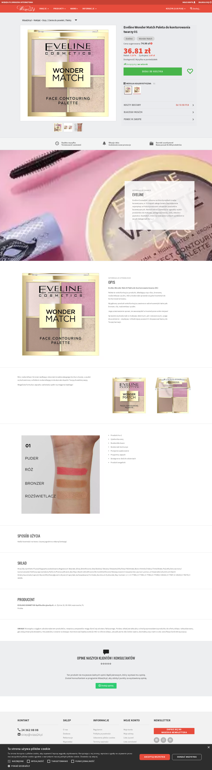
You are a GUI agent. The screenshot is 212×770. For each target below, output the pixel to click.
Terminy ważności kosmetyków (100, 743)
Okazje (43, 8)
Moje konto (128, 729)
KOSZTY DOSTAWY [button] (156, 104)
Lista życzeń (129, 737)
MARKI (73, 8)
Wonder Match (145, 38)
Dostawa (66, 733)
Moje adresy (128, 733)
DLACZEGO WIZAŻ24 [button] (133, 112)
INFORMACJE (88, 8)
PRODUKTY (58, 8)
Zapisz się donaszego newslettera (174, 731)
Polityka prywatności (102, 733)
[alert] (106, 757)
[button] (71, 766)
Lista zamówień (130, 741)
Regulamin (97, 729)
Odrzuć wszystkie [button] (187, 757)
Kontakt (23, 720)
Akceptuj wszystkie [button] (154, 757)
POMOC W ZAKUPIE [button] (133, 119)
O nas (65, 729)
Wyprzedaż (67, 741)
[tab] (108, 20)
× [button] (208, 747)
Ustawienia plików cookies (104, 737)
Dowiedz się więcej (88, 756)
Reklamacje (68, 737)
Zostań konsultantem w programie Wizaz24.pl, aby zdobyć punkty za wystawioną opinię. (106, 678)
